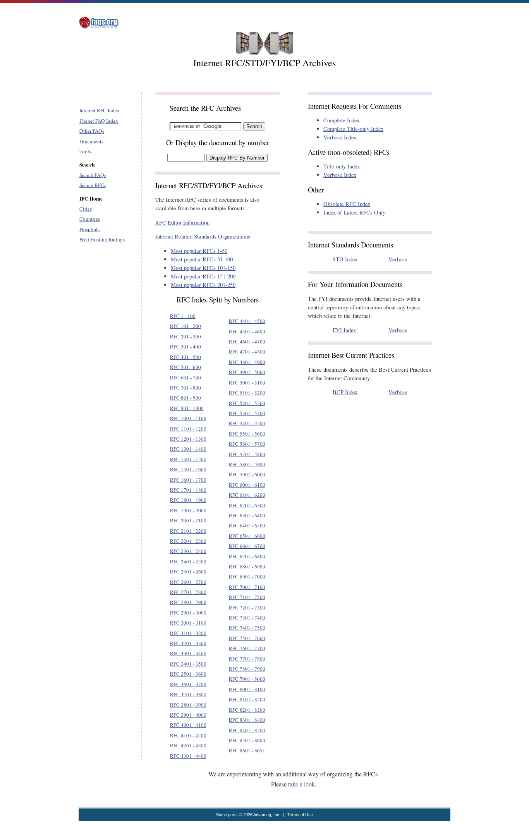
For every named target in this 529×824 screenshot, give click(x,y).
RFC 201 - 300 (185, 336)
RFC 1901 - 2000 (188, 510)
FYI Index (344, 330)
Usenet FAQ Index (98, 120)
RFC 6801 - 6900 (247, 566)
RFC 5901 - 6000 (247, 474)
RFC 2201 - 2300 (188, 540)
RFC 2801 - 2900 (188, 602)
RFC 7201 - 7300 (247, 607)
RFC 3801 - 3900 (188, 704)
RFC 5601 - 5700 (247, 443)
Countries (89, 218)
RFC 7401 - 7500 (247, 627)
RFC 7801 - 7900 (247, 668)
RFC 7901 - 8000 (247, 678)
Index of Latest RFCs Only (354, 212)
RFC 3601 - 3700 (188, 684)
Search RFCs (92, 185)
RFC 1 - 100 (183, 315)
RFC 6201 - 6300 (247, 505)
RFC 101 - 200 (185, 326)
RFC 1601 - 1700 (188, 479)
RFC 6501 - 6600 (247, 535)
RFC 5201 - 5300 (247, 403)
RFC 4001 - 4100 (188, 724)
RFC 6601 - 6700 (247, 545)
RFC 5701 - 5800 (247, 454)
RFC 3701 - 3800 (188, 694)
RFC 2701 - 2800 (188, 592)
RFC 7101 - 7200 (247, 597)
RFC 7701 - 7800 (247, 658)
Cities (85, 208)
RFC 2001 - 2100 (188, 520)
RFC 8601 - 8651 (247, 750)
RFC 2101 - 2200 (188, 530)
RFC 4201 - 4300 (188, 745)
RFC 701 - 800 (185, 387)
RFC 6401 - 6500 (247, 525)
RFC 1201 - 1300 (188, 438)
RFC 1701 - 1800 (188, 489)
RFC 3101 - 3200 (188, 633)
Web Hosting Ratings (102, 239)
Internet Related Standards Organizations (202, 236)
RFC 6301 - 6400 (247, 515)
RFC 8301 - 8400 (247, 719)
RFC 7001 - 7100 (247, 587)
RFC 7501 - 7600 (247, 638)
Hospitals (89, 229)
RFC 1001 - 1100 (188, 418)
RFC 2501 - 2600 (188, 571)
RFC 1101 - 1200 (188, 428)
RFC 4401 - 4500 (247, 321)
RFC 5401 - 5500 (247, 423)
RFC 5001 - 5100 (247, 382)
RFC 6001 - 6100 (247, 484)
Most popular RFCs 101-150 (203, 267)
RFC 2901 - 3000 (188, 612)
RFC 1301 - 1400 (188, 448)
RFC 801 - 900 (185, 397)
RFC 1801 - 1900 (188, 499)
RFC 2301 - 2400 (188, 551)
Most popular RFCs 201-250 (203, 284)
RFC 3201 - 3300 (188, 643)
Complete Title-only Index (353, 128)
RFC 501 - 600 (185, 367)
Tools (85, 151)
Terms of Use (300, 814)
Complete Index (341, 120)
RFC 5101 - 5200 (247, 392)
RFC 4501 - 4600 (247, 331)
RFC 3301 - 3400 (188, 653)
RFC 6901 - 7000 (247, 576)
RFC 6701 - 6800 (247, 556)
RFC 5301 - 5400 (247, 413)
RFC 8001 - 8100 (247, 689)
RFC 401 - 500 (185, 357)
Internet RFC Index (99, 110)
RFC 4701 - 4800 (247, 351)
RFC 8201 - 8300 (247, 709)
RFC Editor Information (182, 222)
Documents (91, 141)
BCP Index (345, 392)
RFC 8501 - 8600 (247, 740)
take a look (301, 784)
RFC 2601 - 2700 (188, 582)
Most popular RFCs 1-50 (199, 250)
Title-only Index (341, 166)
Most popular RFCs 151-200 (203, 276)
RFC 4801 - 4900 (247, 362)
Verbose (397, 259)
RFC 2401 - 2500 (188, 561)
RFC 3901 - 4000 (188, 714)
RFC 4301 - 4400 (188, 755)
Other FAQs (91, 130)
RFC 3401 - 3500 (188, 663)
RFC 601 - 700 (185, 377)
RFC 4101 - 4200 (188, 735)
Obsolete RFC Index (346, 204)
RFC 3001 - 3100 (188, 622)
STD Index (345, 259)
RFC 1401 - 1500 (188, 459)
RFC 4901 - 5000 (247, 372)
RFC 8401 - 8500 (247, 730)
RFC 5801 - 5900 (247, 464)
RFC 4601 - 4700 (247, 341)
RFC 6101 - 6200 (247, 494)
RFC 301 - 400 (185, 346)
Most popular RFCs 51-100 (202, 259)
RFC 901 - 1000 (187, 408)
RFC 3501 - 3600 (188, 673)
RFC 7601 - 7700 (247, 648)
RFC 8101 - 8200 (247, 699)
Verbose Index (339, 137)
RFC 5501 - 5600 (247, 433)
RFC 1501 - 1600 (188, 469)
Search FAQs (92, 175)
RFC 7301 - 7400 (247, 617)
